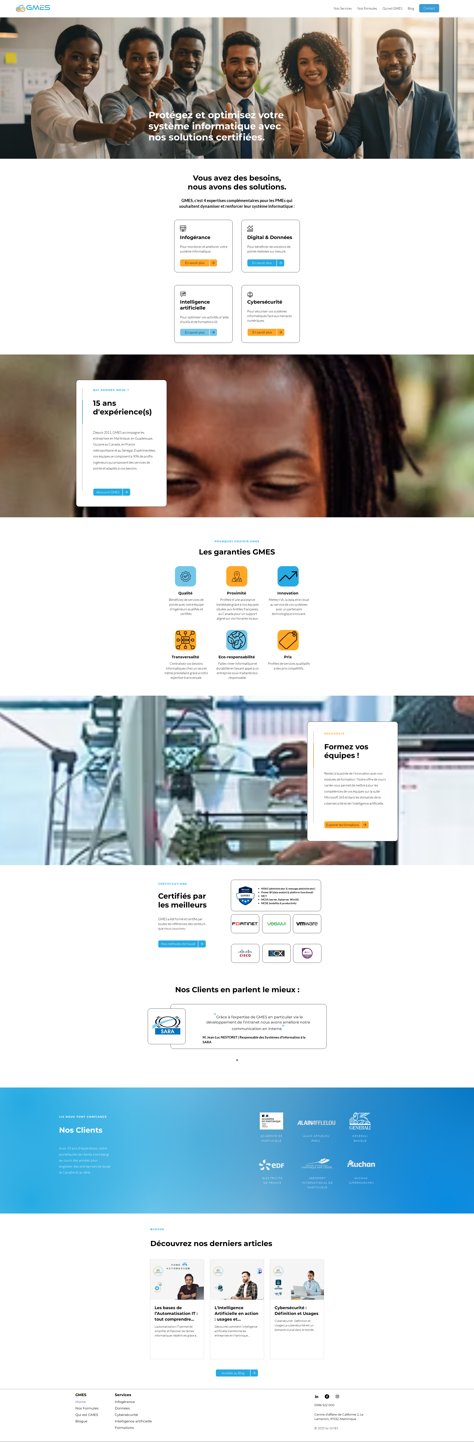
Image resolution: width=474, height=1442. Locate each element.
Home (80, 1402)
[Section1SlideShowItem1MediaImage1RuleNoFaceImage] (237, 1060)
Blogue (81, 1421)
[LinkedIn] (316, 1396)
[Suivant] (454, 1032)
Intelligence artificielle (128, 1421)
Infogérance (125, 1402)
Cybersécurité (126, 1415)
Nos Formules (87, 1408)
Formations (124, 1428)
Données (122, 1408)
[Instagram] (337, 1396)
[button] (343, 8)
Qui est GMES (86, 1415)
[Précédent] (20, 1032)
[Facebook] (327, 1396)
